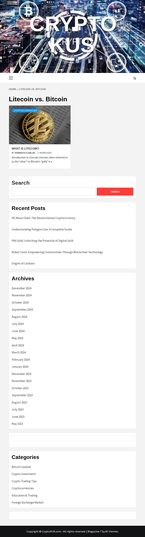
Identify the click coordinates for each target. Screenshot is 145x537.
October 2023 (20, 388)
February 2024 (21, 360)
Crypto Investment (24, 474)
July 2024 (18, 324)
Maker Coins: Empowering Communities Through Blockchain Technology (57, 252)
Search (21, 183)
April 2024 (18, 345)
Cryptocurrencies (25, 110)
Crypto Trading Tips (24, 481)
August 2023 (19, 402)
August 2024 (19, 317)
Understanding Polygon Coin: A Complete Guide (42, 229)
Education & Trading (24, 495)
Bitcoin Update (21, 467)
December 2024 (21, 288)
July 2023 (18, 409)
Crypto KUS (73, 34)
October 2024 (20, 302)
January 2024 (20, 367)
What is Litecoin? (25, 148)
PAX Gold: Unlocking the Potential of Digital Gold (42, 241)
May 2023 (17, 424)
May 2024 (17, 338)
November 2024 (21, 295)
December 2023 (21, 374)
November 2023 (21, 381)
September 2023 (22, 395)
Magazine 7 (94, 531)
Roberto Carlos (25, 153)
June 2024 (18, 331)
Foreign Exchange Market (28, 502)
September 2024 (22, 309)
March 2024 (19, 352)
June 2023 (18, 417)
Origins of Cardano (23, 263)
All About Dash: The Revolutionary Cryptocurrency (43, 218)
